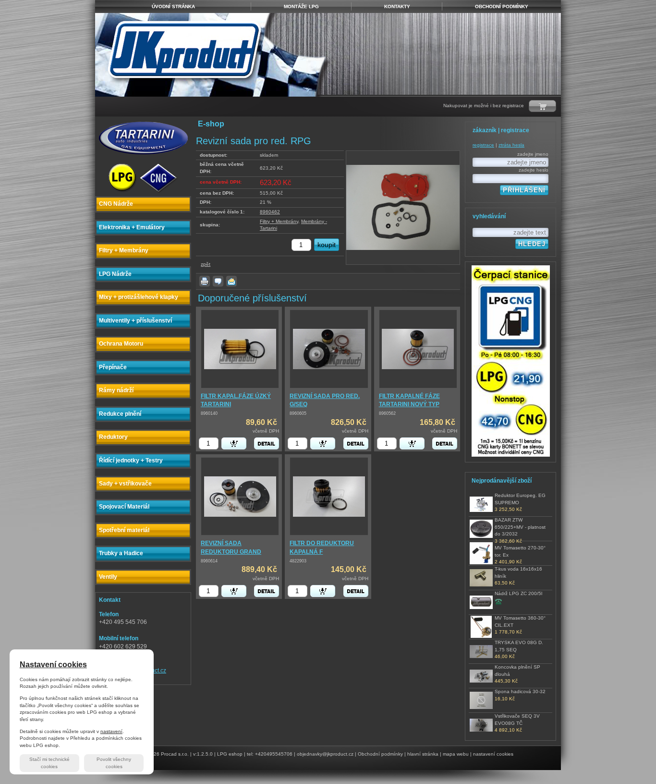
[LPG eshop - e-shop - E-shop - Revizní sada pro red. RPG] (213, 55)
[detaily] (266, 443)
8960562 (387, 413)
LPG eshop (230, 754)
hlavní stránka (422, 754)
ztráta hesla (511, 145)
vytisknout (204, 281)
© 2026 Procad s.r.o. (166, 754)
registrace (483, 145)
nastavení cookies (493, 754)
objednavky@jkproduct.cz (325, 754)
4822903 (298, 561)
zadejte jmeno (532, 154)
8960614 (209, 561)
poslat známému (231, 281)
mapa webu (456, 754)
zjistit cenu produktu (498, 601)
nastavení (111, 731)
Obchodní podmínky (380, 754)
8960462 (270, 211)
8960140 (209, 413)
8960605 (298, 413)
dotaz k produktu (218, 281)
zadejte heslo (533, 170)
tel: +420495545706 (269, 754)
